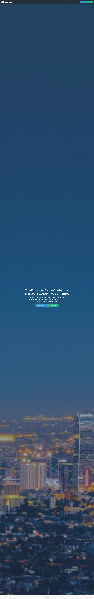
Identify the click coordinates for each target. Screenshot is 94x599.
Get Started (41, 305)
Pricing (44, 1)
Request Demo (53, 305)
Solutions (33, 1)
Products (60, 1)
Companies (50, 1)
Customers (40, 1)
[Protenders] (6, 1)
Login (78, 1)
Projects (55, 1)
